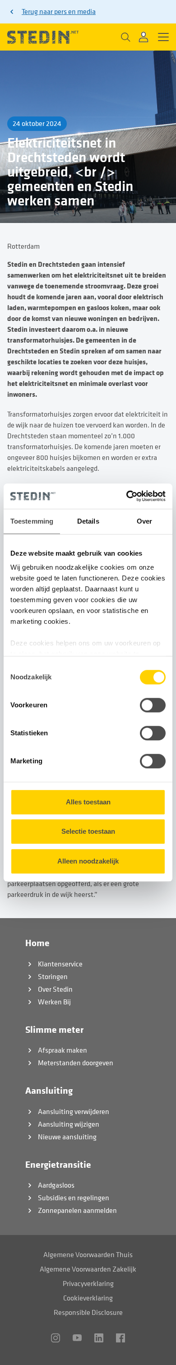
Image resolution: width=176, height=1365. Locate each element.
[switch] (153, 705)
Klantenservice (60, 964)
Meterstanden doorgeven (75, 1063)
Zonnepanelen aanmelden (77, 1210)
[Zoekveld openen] (124, 37)
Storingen (53, 976)
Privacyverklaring (88, 1283)
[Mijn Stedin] (144, 37)
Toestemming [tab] (31, 521)
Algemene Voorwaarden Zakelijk (88, 1269)
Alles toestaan (88, 802)
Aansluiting (49, 1091)
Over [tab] (144, 521)
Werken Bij (54, 1002)
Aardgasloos (56, 1185)
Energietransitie (58, 1165)
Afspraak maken (62, 1050)
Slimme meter (54, 1030)
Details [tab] (88, 521)
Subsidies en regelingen (73, 1197)
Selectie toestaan (88, 831)
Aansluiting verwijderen (73, 1111)
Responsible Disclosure (88, 1312)
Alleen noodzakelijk (88, 861)
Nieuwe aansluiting (67, 1137)
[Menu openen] (163, 37)
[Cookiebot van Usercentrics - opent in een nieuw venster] (127, 496)
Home (37, 943)
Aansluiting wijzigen (68, 1124)
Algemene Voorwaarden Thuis (88, 1254)
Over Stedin (55, 989)
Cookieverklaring (88, 1298)
